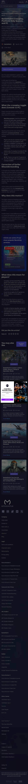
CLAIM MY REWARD (7, 399)
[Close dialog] (26, 382)
